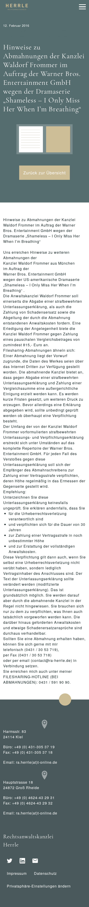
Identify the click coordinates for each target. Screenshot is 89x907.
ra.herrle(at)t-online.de (36, 762)
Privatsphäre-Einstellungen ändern (39, 886)
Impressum (17, 873)
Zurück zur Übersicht (44, 173)
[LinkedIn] (22, 860)
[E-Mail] (35, 860)
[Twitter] (9, 860)
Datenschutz (45, 873)
